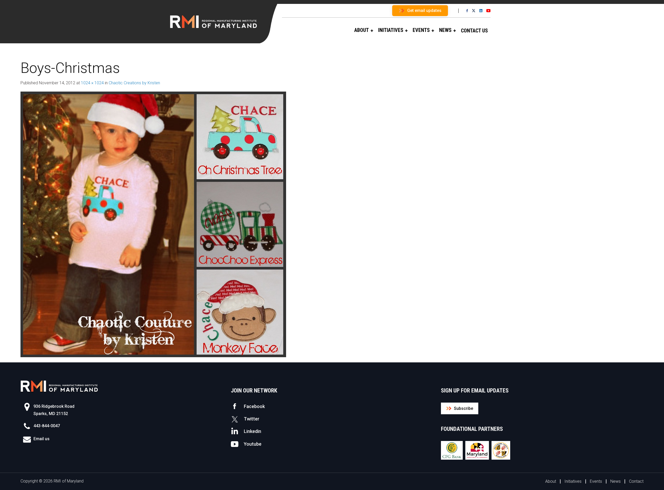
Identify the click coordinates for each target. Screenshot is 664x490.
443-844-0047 (46, 425)
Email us (41, 438)
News (615, 481)
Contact (636, 481)
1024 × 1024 (92, 82)
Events (596, 481)
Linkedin (252, 431)
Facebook (254, 406)
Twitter (251, 419)
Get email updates (424, 10)
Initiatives (573, 481)
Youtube (252, 444)
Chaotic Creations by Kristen (134, 82)
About (550, 481)
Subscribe (463, 408)
